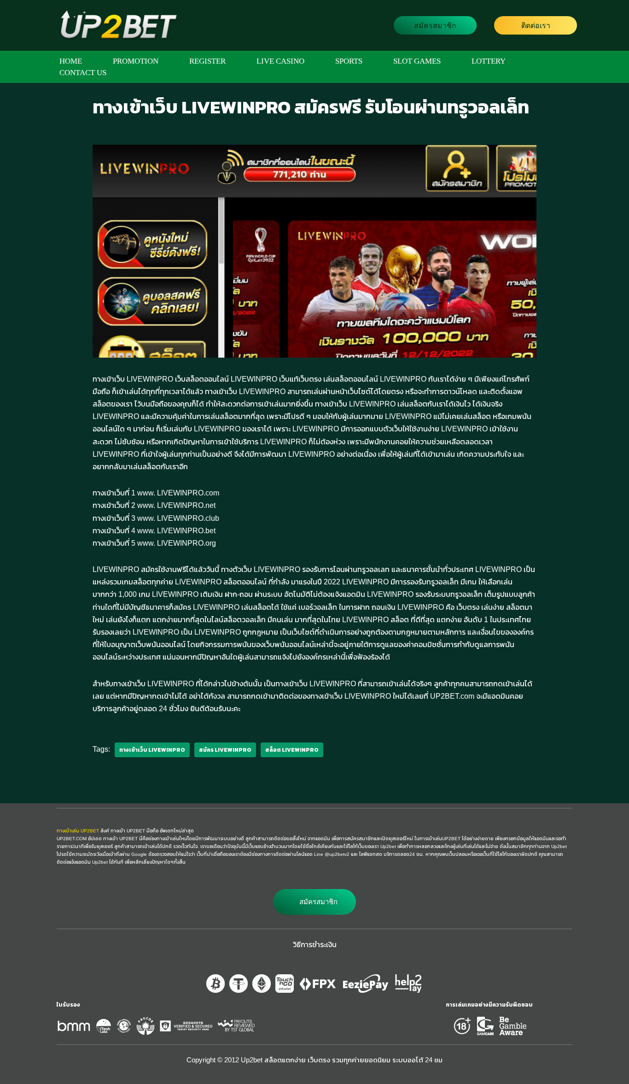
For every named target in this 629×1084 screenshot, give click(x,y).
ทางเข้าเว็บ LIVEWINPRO (152, 750)
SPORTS (348, 61)
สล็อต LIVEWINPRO (292, 750)
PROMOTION (135, 61)
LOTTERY (489, 61)
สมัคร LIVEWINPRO (225, 750)
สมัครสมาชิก (435, 25)
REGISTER (207, 61)
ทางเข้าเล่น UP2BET (78, 830)
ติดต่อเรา (535, 25)
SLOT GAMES (417, 61)
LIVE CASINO (280, 61)
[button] (314, 902)
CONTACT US (82, 72)
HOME (70, 61)
